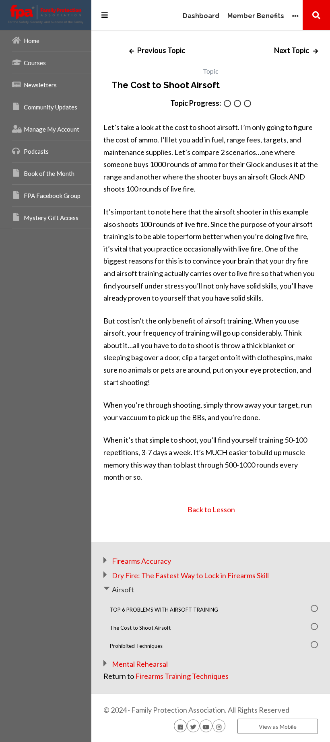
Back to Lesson (210, 509)
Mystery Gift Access (51, 217)
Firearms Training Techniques (182, 676)
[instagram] (218, 725)
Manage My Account (51, 129)
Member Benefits (255, 16)
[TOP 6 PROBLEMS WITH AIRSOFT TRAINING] (227, 104)
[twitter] (193, 725)
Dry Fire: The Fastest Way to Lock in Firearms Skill (190, 575)
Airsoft (123, 589)
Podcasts (36, 151)
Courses (35, 62)
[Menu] (104, 14)
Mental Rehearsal (140, 664)
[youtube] (206, 725)
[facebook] (180, 725)
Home (31, 40)
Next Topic (292, 50)
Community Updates (50, 107)
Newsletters (40, 85)
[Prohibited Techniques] (247, 104)
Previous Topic (160, 50)
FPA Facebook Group (52, 195)
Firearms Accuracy (141, 560)
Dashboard (201, 16)
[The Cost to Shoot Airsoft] (237, 104)
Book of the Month (49, 173)
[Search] (316, 15)
